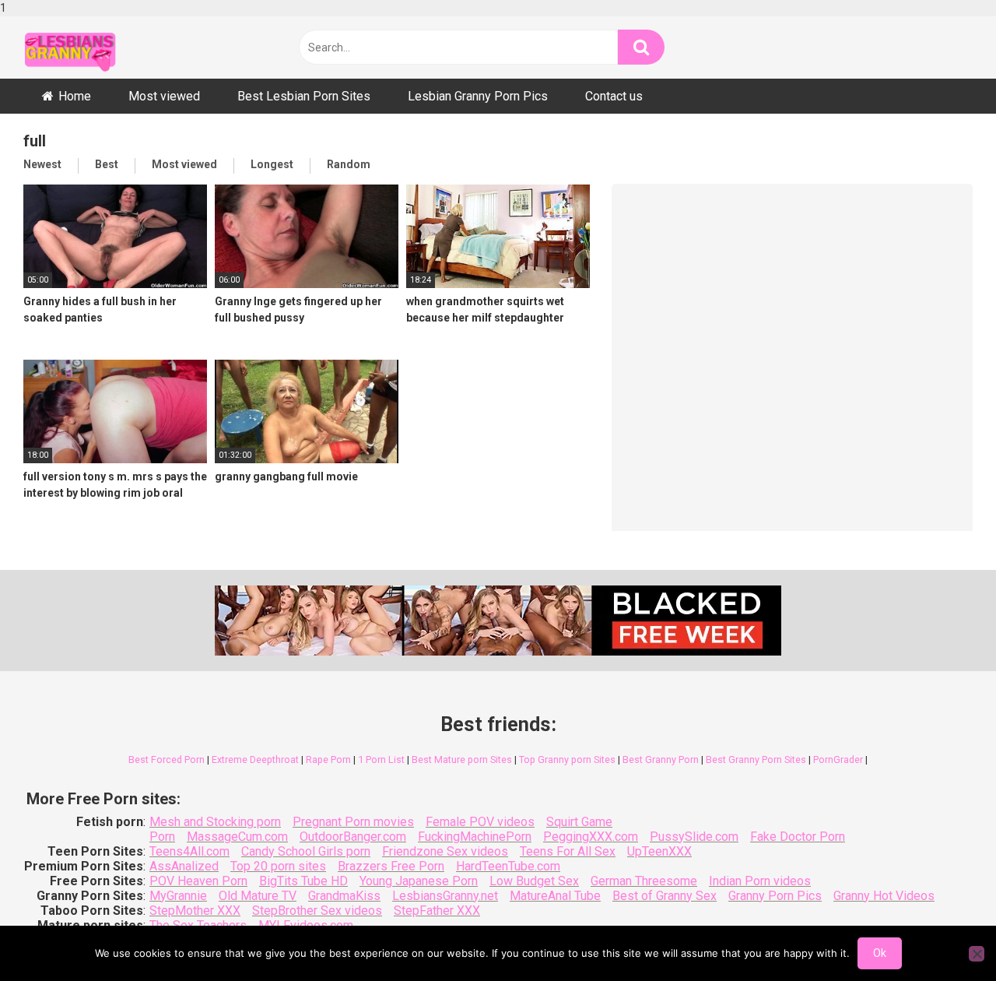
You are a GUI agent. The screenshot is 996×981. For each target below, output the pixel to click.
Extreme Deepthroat (255, 759)
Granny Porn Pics (775, 895)
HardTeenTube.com (508, 866)
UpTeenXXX (659, 851)
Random (348, 164)
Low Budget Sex (534, 881)
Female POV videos (480, 821)
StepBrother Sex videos (317, 910)
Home (74, 96)
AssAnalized (184, 866)
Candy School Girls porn (305, 851)
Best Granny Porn (660, 759)
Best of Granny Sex (664, 895)
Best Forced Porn (166, 759)
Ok (879, 953)
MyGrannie (178, 895)
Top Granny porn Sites (567, 759)
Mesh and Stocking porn (215, 821)
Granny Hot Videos (884, 895)
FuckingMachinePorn (474, 836)
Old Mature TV (257, 895)
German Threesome (644, 881)
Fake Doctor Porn (797, 836)
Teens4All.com (189, 851)
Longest (272, 164)
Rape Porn (328, 759)
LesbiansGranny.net (445, 895)
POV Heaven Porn (198, 881)
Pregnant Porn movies (353, 821)
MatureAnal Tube (555, 895)
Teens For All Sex (567, 851)
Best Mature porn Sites (462, 759)
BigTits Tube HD (303, 881)
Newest (42, 164)
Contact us (614, 96)
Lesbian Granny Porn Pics (478, 96)
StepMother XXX (194, 910)
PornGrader (838, 759)
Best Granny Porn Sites (756, 759)
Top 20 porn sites (278, 866)
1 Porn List (381, 759)
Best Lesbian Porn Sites (303, 96)
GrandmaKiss (344, 895)
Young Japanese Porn (418, 881)
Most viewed (164, 96)
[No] (976, 954)
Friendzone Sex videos (445, 851)
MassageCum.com (237, 836)
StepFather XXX (437, 910)
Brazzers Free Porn (391, 866)
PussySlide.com (694, 836)
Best (106, 164)
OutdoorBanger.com (353, 836)
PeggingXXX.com (590, 836)
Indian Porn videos (760, 881)
